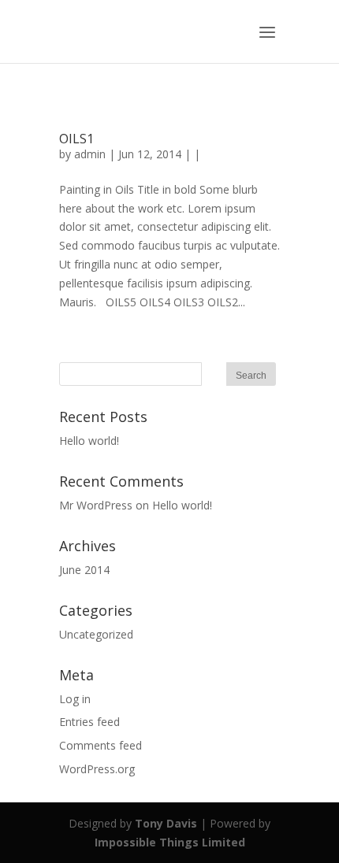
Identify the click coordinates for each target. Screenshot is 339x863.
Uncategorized (96, 634)
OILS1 (76, 138)
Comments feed (100, 745)
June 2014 (84, 569)
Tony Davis (166, 823)
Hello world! (89, 440)
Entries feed (89, 721)
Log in (75, 698)
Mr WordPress (95, 505)
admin (90, 153)
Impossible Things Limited (170, 842)
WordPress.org (97, 768)
